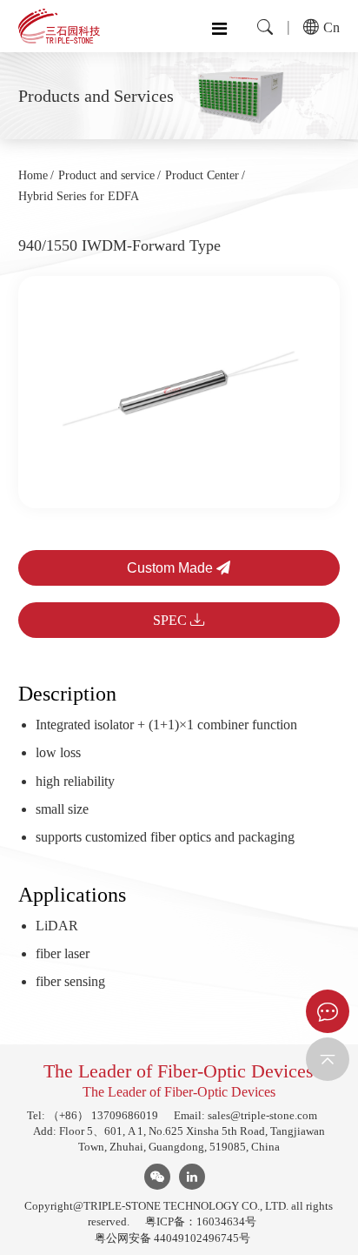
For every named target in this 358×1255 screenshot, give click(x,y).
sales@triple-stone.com (262, 1115)
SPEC (171, 620)
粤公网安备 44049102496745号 (172, 1238)
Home (33, 175)
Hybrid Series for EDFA (78, 196)
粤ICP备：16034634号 (200, 1221)
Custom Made (171, 567)
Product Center (202, 175)
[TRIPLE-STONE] (59, 26)
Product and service (106, 175)
